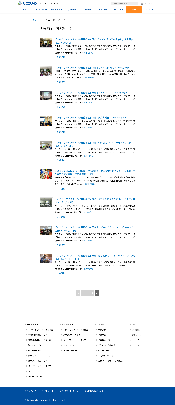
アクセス (149, 9)
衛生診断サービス (35, 350)
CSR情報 (87, 9)
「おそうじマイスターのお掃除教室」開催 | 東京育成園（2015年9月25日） (92, 117)
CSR (134, 324)
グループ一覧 (104, 350)
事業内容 (102, 334)
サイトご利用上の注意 (68, 391)
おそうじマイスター (107, 355)
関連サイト (118, 9)
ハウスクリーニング (72, 334)
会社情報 (72, 9)
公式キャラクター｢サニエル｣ (110, 360)
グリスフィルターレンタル (39, 355)
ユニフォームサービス (37, 360)
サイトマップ (47, 391)
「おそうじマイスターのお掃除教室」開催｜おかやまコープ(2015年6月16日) (93, 92)
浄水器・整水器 (35, 376)
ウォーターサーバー (36, 371)
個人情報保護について (93, 391)
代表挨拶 (102, 329)
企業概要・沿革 (105, 340)
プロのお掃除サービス (37, 334)
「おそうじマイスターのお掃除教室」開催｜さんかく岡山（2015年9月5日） (92, 67)
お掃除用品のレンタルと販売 (40, 329)
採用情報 (103, 9)
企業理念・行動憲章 (107, 345)
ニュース (134, 9)
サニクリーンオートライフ (39, 366)
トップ (25, 9)
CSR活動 (61, 57)
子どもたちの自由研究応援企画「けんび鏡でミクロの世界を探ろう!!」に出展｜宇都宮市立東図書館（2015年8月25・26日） (95, 172)
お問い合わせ (149, 3)
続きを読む (88, 52)
